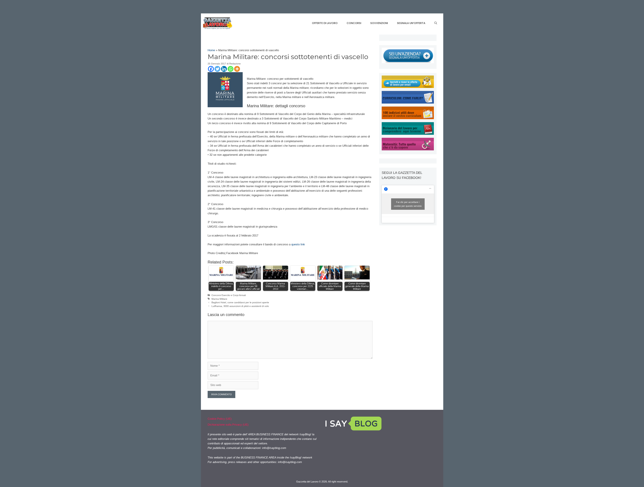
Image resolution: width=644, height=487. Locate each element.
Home (211, 50)
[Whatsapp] (230, 69)
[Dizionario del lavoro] (408, 133)
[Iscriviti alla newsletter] (408, 87)
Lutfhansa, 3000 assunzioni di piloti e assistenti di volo (240, 306)
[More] (237, 69)
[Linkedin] (224, 69)
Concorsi (354, 23)
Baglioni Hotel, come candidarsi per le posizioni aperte (240, 302)
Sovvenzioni (379, 23)
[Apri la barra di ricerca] (436, 23)
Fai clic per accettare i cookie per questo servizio (408, 204)
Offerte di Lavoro (325, 23)
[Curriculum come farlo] (408, 102)
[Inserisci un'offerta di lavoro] (408, 62)
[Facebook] (211, 69)
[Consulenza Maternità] (408, 149)
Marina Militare (219, 299)
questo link (298, 244)
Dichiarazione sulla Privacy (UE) (228, 424)
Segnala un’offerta (411, 23)
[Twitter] (217, 69)
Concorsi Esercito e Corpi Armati (228, 295)
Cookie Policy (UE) (220, 418)
